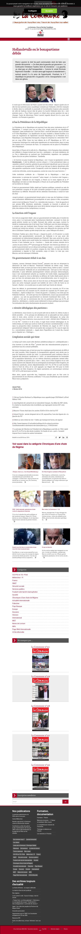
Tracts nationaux (18, 851)
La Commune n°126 (40, 765)
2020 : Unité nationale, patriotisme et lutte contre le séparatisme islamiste (23, 510)
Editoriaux (16, 848)
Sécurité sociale (18, 586)
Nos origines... (16, 893)
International (17, 618)
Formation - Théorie (42, 817)
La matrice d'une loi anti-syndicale (21, 890)
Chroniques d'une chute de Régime (25, 597)
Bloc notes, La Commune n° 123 (51, 509)
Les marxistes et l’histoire (44, 833)
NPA (14, 626)
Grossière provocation (18, 911)
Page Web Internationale (21, 629)
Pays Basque (17, 606)
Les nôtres (16, 842)
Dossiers (15, 612)
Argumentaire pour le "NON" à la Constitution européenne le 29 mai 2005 (24, 914)
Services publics (18, 589)
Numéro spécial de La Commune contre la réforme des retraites (21, 822)
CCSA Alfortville (18, 632)
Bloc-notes (27, 851)
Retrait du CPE (16, 918)
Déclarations (24, 848)
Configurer (32, 11)
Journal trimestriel (31, 839)
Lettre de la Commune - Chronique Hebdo (24, 845)
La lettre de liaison (34, 848)
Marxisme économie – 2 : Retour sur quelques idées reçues (46, 821)
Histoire (15, 615)
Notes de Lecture (18, 623)
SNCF (14, 583)
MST (14, 620)
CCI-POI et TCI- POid (20, 574)
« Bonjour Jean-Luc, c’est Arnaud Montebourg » (25, 472)
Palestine (15, 603)
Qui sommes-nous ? (18, 839)
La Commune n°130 (40, 647)
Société (15, 595)
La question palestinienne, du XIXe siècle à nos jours (20, 815)
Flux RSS (44, 929)
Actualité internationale (21, 600)
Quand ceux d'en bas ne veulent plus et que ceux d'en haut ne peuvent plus (24, 548)
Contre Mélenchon (17, 819)
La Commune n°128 (40, 706)
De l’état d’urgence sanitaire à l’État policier (54, 472)
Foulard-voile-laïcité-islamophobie (25, 592)
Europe (15, 609)
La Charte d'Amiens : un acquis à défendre (24, 888)
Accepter (49, 11)
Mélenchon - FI (17, 577)
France (14, 580)
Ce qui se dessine (47, 547)
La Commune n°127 (40, 735)
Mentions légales (55, 929)
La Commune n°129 (40, 676)
